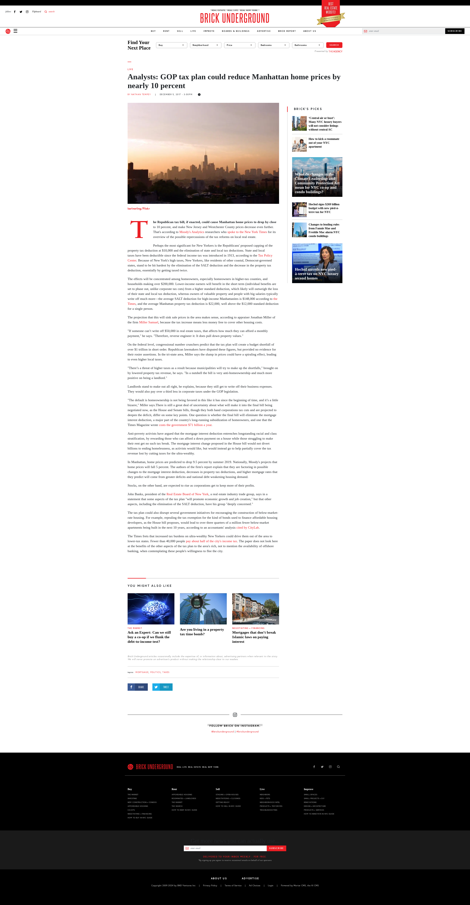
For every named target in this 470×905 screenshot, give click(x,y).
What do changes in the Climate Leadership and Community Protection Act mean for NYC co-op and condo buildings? (317, 183)
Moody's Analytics (191, 232)
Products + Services (314, 810)
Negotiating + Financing (248, 628)
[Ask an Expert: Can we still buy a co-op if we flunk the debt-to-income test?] (151, 608)
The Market (135, 628)
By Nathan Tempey (139, 94)
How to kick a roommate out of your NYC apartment (324, 142)
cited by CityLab (247, 527)
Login (270, 885)
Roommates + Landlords (184, 798)
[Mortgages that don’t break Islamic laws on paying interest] (255, 608)
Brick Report (287, 31)
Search (334, 45)
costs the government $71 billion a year (185, 425)
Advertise (264, 31)
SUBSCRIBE (455, 31)
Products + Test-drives (271, 806)
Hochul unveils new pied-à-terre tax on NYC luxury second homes (317, 273)
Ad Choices (254, 885)
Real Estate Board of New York (188, 494)
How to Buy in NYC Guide (140, 818)
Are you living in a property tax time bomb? (202, 631)
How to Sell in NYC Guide (228, 806)
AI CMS (315, 885)
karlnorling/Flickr (139, 208)
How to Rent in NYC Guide (184, 810)
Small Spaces (310, 794)
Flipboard (36, 11)
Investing (132, 798)
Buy (153, 31)
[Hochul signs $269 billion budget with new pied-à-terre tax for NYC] (299, 209)
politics (155, 672)
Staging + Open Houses (227, 794)
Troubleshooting (268, 810)
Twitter (21, 11)
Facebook (14, 11)
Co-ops (131, 810)
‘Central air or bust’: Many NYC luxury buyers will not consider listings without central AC (325, 123)
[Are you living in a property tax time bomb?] (203, 608)
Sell (180, 31)
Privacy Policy (210, 885)
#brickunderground (247, 731)
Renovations (310, 802)
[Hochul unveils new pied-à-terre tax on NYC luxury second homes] (317, 263)
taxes (166, 672)
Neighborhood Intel (270, 802)
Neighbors (265, 794)
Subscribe (276, 848)
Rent (166, 31)
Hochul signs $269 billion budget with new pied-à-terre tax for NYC (324, 208)
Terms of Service (233, 885)
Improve (209, 31)
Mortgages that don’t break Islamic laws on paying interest (254, 637)
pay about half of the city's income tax (211, 541)
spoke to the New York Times (247, 232)
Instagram (27, 11)
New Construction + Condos (142, 802)
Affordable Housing (138, 806)
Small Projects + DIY (314, 798)
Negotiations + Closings (228, 798)
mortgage (142, 672)
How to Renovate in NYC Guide (319, 814)
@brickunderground (222, 731)
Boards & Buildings (236, 31)
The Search (177, 806)
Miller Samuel (148, 322)
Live (193, 31)
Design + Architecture (315, 806)
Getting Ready (222, 802)
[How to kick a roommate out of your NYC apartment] (299, 144)
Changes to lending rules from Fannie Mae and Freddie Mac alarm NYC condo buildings (324, 230)
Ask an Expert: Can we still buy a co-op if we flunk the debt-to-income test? (149, 637)
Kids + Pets (265, 798)
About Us (309, 31)
